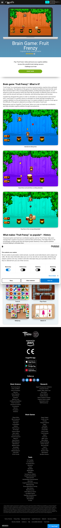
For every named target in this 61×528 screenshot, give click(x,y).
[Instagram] (34, 380)
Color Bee (44, 426)
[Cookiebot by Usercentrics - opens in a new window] (52, 246)
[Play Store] (30, 366)
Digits (44, 424)
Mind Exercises (30, 484)
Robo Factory (15, 428)
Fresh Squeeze (44, 433)
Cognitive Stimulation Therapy (30, 482)
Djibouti (6, 525)
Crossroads (45, 429)
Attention (15, 411)
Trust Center (46, 521)
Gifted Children (30, 497)
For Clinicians (30, 461)
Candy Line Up (44, 419)
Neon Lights (16, 433)
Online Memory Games (30, 491)
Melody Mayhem (16, 450)
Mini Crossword (16, 419)
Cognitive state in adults (44, 399)
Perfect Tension (45, 443)
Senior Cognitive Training (44, 397)
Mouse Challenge (44, 442)
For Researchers (30, 463)
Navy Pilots (44, 392)
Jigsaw (45, 435)
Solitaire (16, 426)
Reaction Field (44, 450)
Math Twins (45, 438)
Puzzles (45, 421)
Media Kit (44, 518)
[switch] (23, 270)
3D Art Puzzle (15, 454)
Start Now (30, 71)
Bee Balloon (45, 428)
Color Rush (16, 452)
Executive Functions (15, 404)
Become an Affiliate (52, 518)
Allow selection (30, 280)
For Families (30, 460)
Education (30, 465)
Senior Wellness (44, 394)
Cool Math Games (30, 493)
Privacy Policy (17, 518)
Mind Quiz (30, 481)
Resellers (30, 472)
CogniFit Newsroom (36, 518)
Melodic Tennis (16, 445)
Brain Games (30, 488)
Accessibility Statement (37, 521)
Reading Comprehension (30, 495)
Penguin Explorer (44, 422)
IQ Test (30, 500)
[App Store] (30, 361)
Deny (11, 280)
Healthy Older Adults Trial (43, 390)
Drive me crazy (15, 435)
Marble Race (16, 443)
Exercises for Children (30, 474)
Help (29, 521)
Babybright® (30, 470)
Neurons (15, 392)
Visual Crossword (15, 436)
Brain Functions (16, 402)
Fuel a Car (44, 436)
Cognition (15, 397)
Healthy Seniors (44, 395)
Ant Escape (16, 429)
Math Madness (16, 442)
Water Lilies (45, 449)
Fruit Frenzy (16, 421)
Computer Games (43, 388)
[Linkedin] (37, 380)
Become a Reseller (16, 521)
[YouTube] (30, 380)
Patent (30, 467)
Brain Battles (30, 498)
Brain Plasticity (15, 394)
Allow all (49, 280)
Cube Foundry (44, 431)
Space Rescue (15, 440)
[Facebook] (23, 380)
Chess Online (15, 417)
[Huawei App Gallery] (30, 370)
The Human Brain (15, 387)
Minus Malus (44, 440)
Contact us (24, 521)
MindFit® (30, 468)
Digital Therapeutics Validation (44, 387)
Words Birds (45, 452)
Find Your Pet (15, 449)
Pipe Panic (15, 422)
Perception (15, 409)
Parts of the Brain (15, 390)
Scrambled (16, 447)
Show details (52, 275)
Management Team (25, 518)
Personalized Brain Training (30, 486)
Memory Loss (15, 399)
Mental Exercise (30, 489)
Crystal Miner (15, 424)
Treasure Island (16, 431)
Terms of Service (8, 518)
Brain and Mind (15, 388)
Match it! (15, 438)
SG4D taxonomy (44, 402)
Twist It (45, 447)
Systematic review (44, 401)
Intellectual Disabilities (15, 401)
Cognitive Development (30, 476)
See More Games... (44, 454)
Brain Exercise (30, 477)
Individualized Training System (30, 479)
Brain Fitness (15, 395)
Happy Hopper (44, 417)
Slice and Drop (44, 445)
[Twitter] (27, 380)
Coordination (15, 406)
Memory (16, 408)
